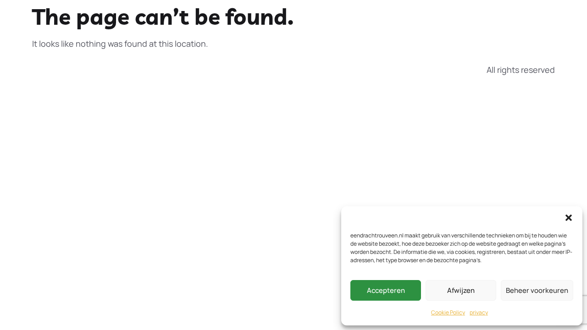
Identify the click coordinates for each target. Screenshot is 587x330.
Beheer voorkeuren (537, 290)
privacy (479, 312)
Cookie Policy (448, 312)
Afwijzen (461, 290)
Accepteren (386, 290)
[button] (568, 217)
